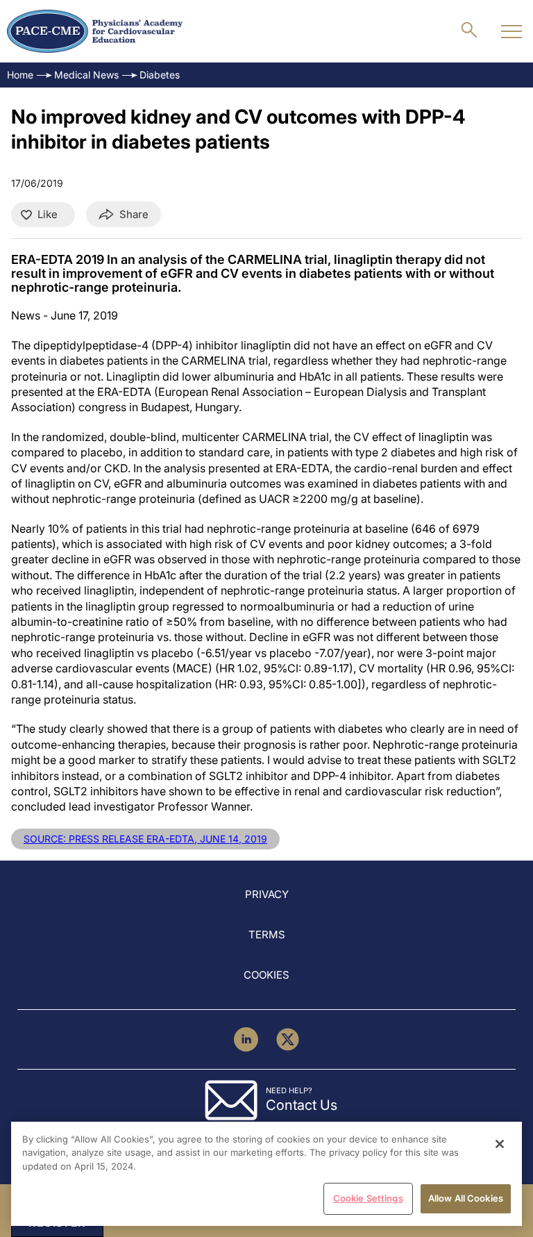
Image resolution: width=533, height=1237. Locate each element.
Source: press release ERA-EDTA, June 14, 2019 (145, 839)
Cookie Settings (368, 1198)
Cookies (266, 974)
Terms (266, 934)
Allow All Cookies (465, 1198)
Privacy (267, 894)
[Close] (499, 1144)
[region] (266, 1174)
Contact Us (301, 1105)
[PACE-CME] (95, 31)
